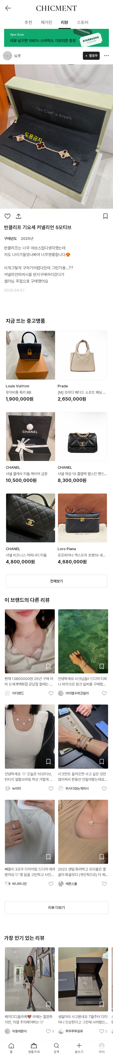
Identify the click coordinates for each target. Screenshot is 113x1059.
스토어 (82, 22)
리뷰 (64, 22)
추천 (28, 22)
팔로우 (93, 56)
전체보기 (56, 581)
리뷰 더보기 (56, 907)
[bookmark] (105, 216)
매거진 (46, 22)
